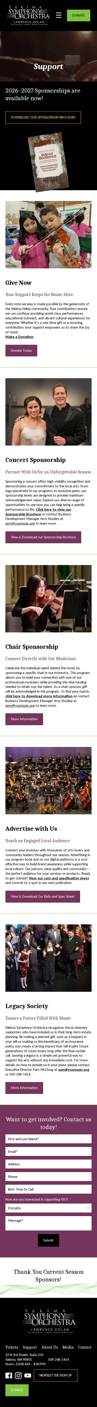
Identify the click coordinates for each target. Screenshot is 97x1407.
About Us (50, 1347)
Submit (48, 1240)
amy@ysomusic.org (20, 523)
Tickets (11, 1347)
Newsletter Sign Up (55, 1375)
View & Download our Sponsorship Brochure (43, 537)
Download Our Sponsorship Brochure (43, 117)
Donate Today (21, 350)
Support (30, 1347)
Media (68, 1347)
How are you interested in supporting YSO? (38, 1199)
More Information (24, 719)
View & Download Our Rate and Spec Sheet (43, 896)
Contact (85, 1347)
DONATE (78, 15)
